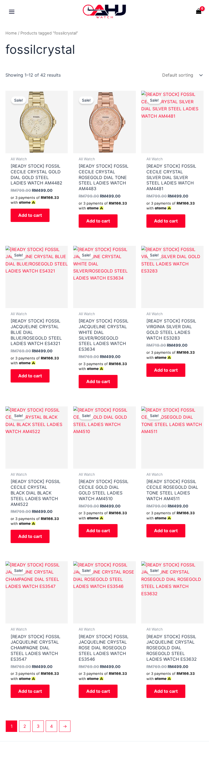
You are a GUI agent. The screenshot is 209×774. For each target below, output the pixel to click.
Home (11, 33)
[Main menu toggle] (11, 11)
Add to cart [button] (30, 215)
